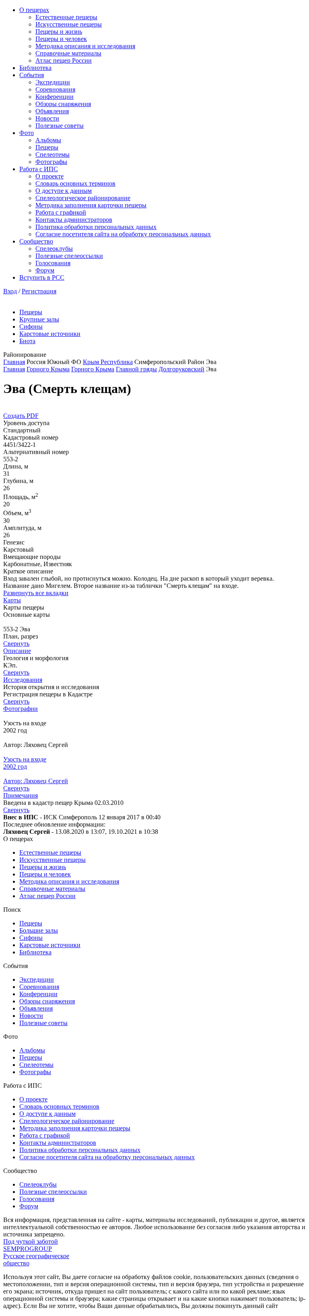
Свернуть (16, 643)
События (31, 75)
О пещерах (34, 9)
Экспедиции (52, 82)
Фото (26, 132)
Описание (17, 650)
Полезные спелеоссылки (69, 255)
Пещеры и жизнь (58, 31)
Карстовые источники (49, 333)
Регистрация (39, 291)
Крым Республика (108, 361)
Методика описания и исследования (85, 46)
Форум (44, 270)
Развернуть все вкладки (35, 592)
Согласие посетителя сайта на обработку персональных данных (123, 234)
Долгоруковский (181, 369)
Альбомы (48, 140)
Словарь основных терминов (75, 183)
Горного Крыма (48, 369)
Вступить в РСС (41, 277)
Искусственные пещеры (68, 24)
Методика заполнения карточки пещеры (90, 205)
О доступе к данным (63, 190)
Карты (12, 600)
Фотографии (20, 708)
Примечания (20, 795)
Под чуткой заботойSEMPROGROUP (30, 1245)
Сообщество (36, 241)
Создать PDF (21, 415)
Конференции (54, 96)
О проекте (49, 176)
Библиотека (35, 67)
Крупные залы (39, 319)
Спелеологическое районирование (82, 197)
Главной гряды (136, 369)
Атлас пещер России (63, 60)
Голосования (52, 263)
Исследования (22, 679)
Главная (14, 361)
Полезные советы (59, 125)
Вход (10, 291)
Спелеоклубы (54, 248)
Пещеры (46, 147)
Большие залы (38, 930)
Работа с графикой (60, 212)
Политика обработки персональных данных (96, 226)
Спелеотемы (52, 154)
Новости (47, 118)
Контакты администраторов (73, 219)
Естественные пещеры (66, 17)
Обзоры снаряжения (63, 103)
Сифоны (31, 326)
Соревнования (55, 89)
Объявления (52, 111)
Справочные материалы (68, 53)
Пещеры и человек (61, 38)
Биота (27, 341)
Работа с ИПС (38, 169)
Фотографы (51, 161)
